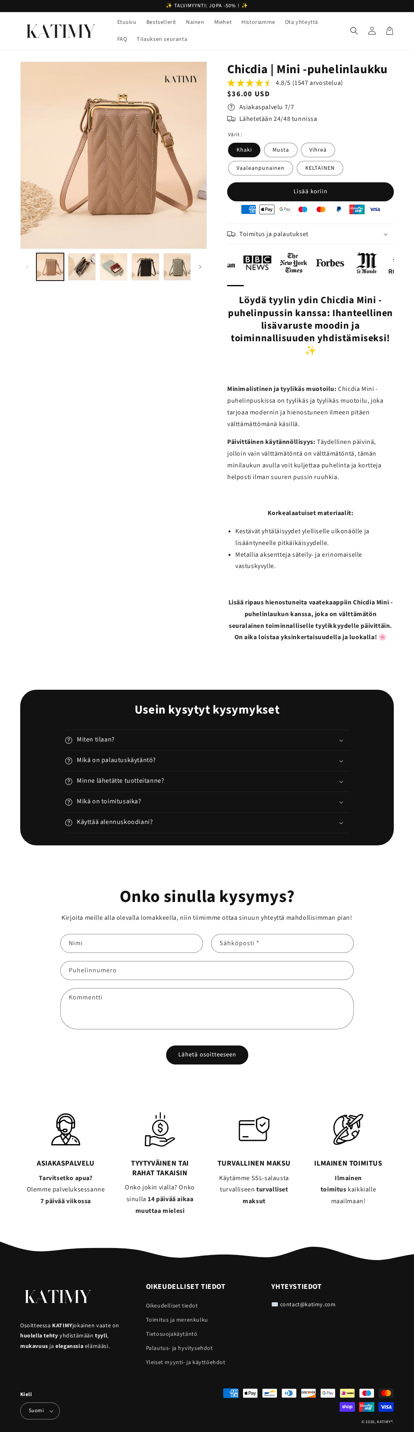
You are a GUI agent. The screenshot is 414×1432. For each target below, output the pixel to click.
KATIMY (384, 1422)
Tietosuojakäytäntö (172, 1334)
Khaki (244, 150)
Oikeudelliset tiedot (172, 1306)
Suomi (36, 1410)
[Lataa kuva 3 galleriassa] (113, 267)
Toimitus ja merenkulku (177, 1320)
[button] (354, 31)
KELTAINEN (320, 168)
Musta (280, 150)
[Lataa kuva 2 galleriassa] (81, 267)
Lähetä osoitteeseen (207, 1054)
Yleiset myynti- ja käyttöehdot (186, 1362)
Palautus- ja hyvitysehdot (179, 1348)
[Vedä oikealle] (200, 267)
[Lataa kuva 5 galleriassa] (177, 267)
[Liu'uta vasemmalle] (27, 267)
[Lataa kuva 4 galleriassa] (145, 267)
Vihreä (318, 150)
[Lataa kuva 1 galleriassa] (50, 267)
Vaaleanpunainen (261, 168)
